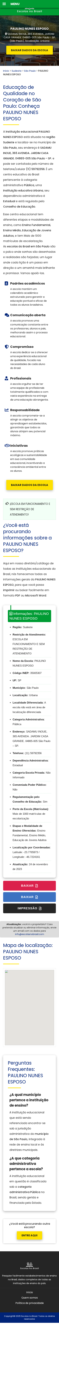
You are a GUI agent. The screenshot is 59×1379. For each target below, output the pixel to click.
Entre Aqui (29, 1235)
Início (6, 70)
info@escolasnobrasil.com (29, 934)
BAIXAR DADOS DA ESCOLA (29, 50)
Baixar (28, 885)
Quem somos (29, 1297)
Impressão (28, 908)
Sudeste (17, 70)
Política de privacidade (29, 1303)
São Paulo (30, 70)
